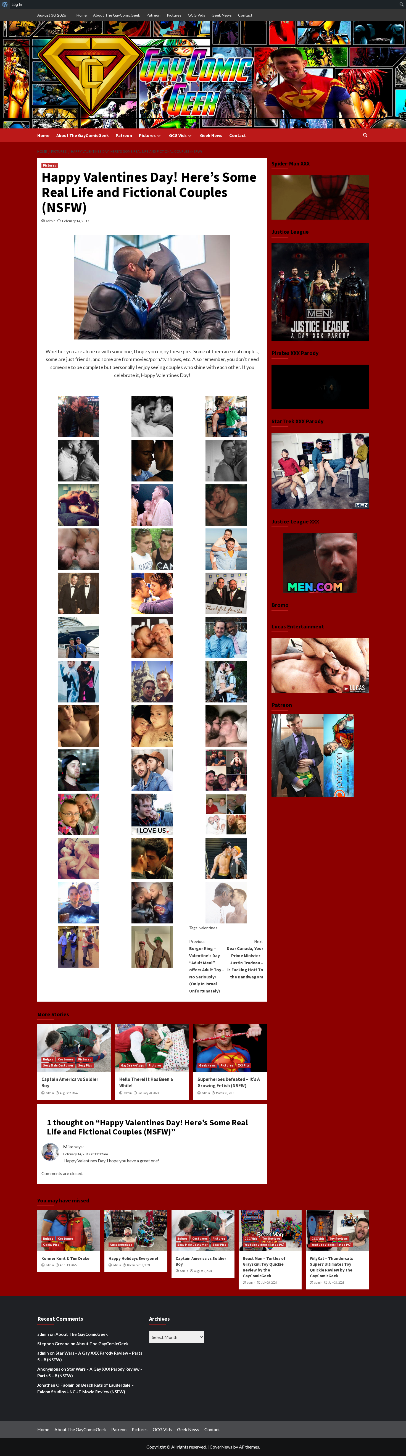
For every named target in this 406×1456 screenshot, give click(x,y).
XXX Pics (244, 1065)
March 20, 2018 (225, 1093)
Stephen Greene (53, 1343)
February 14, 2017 (75, 221)
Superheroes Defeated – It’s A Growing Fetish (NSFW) (228, 1082)
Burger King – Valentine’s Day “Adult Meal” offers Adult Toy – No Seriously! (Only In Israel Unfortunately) (206, 966)
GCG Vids (196, 15)
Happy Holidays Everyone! (133, 1258)
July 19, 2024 (269, 1282)
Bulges (48, 1059)
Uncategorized (121, 1245)
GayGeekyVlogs (132, 1065)
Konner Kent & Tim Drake (65, 1258)
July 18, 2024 (336, 1282)
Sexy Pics (85, 1065)
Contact (245, 15)
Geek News (222, 15)
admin (51, 221)
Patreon (153, 15)
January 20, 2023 (148, 1093)
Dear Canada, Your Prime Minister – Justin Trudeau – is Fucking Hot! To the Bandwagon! (245, 959)
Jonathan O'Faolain (56, 1385)
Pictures (174, 15)
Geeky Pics (51, 1245)
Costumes (65, 1059)
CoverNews (221, 1446)
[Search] (365, 135)
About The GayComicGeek (116, 15)
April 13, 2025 (68, 1265)
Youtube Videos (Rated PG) (264, 1245)
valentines (208, 927)
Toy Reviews (271, 1239)
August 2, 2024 (69, 1093)
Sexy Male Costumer (58, 1065)
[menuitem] (5, 4)
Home (82, 15)
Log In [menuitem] (17, 4)
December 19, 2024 (138, 1265)
